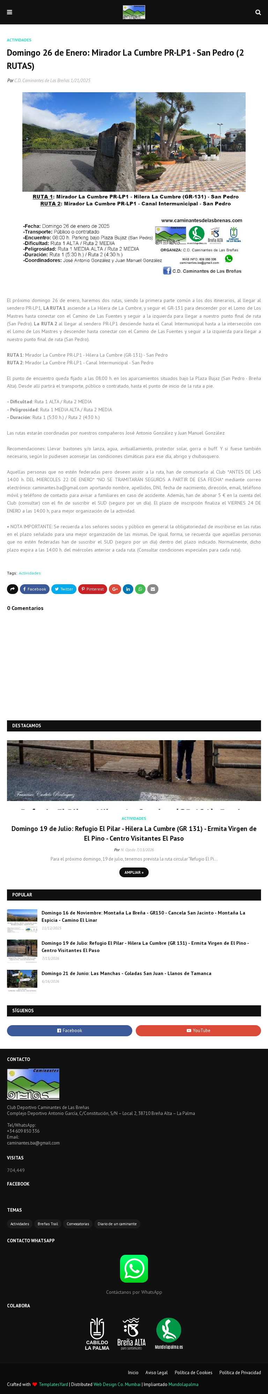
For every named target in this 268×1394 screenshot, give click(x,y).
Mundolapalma (184, 1384)
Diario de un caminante (117, 1223)
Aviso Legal (157, 1373)
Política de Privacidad (240, 1373)
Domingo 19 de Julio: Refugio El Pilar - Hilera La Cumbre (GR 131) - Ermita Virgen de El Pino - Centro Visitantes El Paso (134, 833)
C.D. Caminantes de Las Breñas (41, 81)
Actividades (30, 573)
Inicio (133, 1373)
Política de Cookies (194, 1373)
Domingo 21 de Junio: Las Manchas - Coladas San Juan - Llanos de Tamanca (126, 973)
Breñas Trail (48, 1223)
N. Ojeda (128, 849)
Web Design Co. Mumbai (117, 1384)
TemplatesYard (53, 1384)
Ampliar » (134, 872)
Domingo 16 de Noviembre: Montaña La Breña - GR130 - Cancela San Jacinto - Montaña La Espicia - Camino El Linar (143, 916)
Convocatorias (78, 1223)
